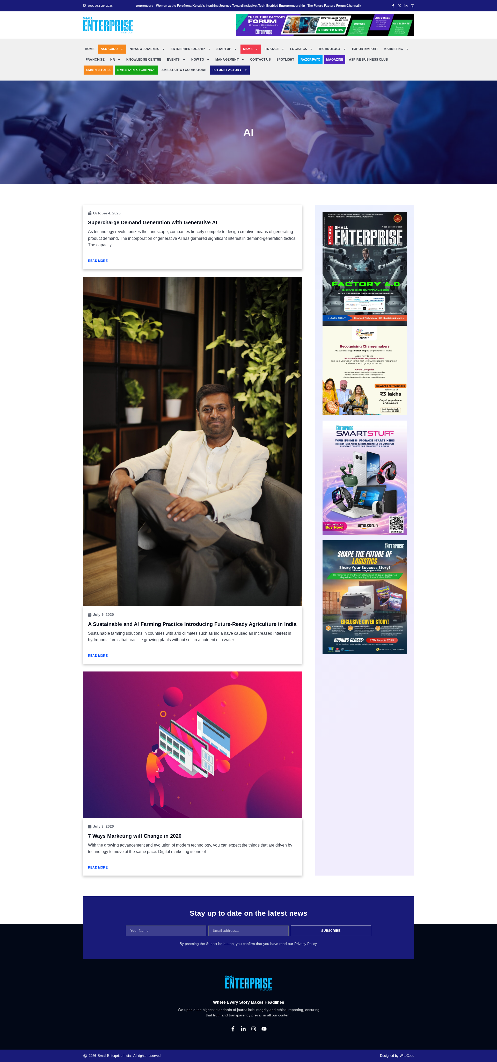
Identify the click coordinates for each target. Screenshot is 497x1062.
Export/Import (365, 49)
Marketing (393, 49)
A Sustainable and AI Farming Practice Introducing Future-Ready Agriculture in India (192, 624)
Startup (223, 49)
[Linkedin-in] (243, 1028)
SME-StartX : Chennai (136, 70)
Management (227, 59)
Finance (272, 49)
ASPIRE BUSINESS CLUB (368, 59)
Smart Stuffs (98, 70)
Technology (329, 49)
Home (89, 49)
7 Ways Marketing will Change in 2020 (134, 836)
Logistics (298, 49)
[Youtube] (264, 1028)
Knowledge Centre (143, 59)
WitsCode (407, 1056)
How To (197, 59)
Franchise (95, 59)
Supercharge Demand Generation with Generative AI (152, 222)
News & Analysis (144, 49)
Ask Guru (109, 49)
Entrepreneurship (188, 49)
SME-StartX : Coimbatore (184, 70)
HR (112, 59)
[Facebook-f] (233, 1028)
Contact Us (260, 59)
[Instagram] (253, 1028)
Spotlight (285, 59)
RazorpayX (310, 59)
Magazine (334, 59)
